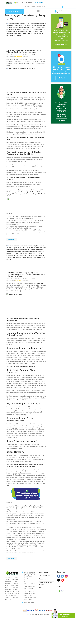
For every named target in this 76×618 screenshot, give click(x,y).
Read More (11, 239)
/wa (13, 196)
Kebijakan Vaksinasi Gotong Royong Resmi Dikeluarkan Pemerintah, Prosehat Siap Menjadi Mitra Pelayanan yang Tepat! (25, 274)
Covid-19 (26, 59)
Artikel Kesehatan (44, 575)
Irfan (28, 54)
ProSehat (34, 614)
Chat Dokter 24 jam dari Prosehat (28, 192)
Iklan (40, 588)
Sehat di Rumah (14, 11)
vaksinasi (40, 283)
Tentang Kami (43, 579)
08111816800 (41, 194)
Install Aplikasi (43, 572)
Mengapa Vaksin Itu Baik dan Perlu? (24, 366)
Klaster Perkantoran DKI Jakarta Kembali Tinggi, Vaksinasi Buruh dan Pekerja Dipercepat (23, 51)
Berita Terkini (35, 54)
